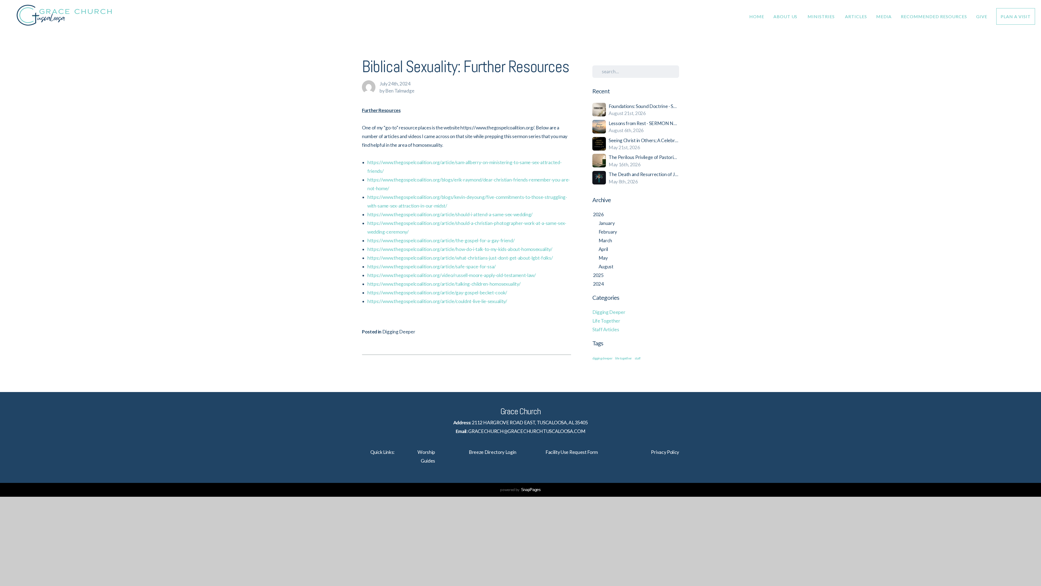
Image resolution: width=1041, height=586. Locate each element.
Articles (856, 16)
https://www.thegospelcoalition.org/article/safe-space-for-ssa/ (431, 266)
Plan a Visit (1016, 16)
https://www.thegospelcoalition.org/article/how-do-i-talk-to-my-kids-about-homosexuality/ (459, 249)
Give (981, 16)
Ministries (822, 16)
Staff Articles (605, 329)
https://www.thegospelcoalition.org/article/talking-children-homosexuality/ (443, 284)
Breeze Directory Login (492, 452)
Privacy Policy (665, 452)
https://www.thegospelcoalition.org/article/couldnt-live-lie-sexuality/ (437, 301)
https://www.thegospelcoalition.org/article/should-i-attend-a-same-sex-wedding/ (450, 214)
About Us (786, 16)
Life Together (606, 321)
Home (756, 16)
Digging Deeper (398, 332)
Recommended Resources (934, 16)
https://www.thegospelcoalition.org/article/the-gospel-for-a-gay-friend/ (441, 240)
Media (884, 16)
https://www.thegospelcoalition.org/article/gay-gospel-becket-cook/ (437, 292)
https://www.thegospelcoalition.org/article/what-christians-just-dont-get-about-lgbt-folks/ (460, 258)
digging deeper (602, 358)
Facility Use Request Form (571, 452)
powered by (520, 489)
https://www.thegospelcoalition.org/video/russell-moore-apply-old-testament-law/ (451, 275)
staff (638, 358)
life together (623, 358)
